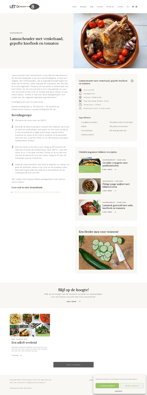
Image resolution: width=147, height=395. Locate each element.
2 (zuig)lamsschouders (89, 122)
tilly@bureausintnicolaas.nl (35, 382)
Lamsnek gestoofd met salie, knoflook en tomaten (118, 206)
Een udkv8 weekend (24, 342)
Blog (91, 7)
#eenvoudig (96, 214)
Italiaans (87, 97)
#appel (39, 335)
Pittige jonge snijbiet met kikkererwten (116, 185)
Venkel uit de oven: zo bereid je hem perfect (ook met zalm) (36, 192)
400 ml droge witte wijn (117, 130)
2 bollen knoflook (87, 135)
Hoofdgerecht (89, 94)
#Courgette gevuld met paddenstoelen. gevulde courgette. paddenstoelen (87, 168)
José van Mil (88, 90)
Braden (100, 101)
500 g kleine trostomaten (118, 126)
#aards (90, 214)
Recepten (83, 7)
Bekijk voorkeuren (132, 386)
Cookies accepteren (107, 386)
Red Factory (28, 388)
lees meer (72, 301)
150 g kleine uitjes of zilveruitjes (121, 122)
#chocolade (45, 335)
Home (74, 7)
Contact (120, 7)
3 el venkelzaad (86, 130)
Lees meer (107, 169)
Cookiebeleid (118, 391)
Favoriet (100, 7)
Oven (106, 101)
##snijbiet (91, 193)
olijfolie (83, 126)
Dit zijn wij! (110, 7)
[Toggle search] (128, 7)
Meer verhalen (73, 365)
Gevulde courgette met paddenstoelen (115, 164)
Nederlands (97, 97)
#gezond (82, 171)
